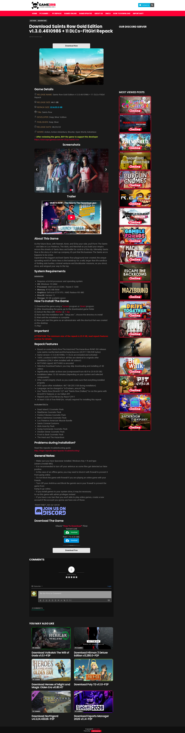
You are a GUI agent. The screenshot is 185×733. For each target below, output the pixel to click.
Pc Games (36, 648)
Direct (83, 306)
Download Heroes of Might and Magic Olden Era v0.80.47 (51, 686)
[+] (70, 600)
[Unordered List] (55, 600)
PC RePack (57, 13)
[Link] (64, 600)
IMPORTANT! (138, 13)
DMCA (108, 13)
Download (74, 532)
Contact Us (145, 5)
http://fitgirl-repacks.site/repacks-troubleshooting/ (57, 450)
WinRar (58, 312)
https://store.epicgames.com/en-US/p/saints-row (56, 139)
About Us (99, 13)
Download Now (71, 46)
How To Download (72, 526)
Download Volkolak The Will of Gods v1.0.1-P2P (50, 654)
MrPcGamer (96, 731)
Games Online (70, 13)
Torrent (65, 306)
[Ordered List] (52, 600)
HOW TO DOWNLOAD (121, 13)
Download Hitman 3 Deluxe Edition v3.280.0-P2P (91, 654)
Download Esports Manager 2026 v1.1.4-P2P (91, 717)
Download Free (71, 550)
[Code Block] (61, 600)
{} (67, 600)
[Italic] (43, 600)
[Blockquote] (58, 600)
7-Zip (67, 312)
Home (34, 13)
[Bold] (40, 600)
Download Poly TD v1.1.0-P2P (91, 684)
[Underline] (46, 600)
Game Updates (85, 13)
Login (109, 586)
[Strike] (49, 600)
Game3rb (97, 729)
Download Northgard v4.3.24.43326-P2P (45, 717)
